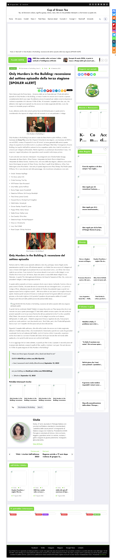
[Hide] (115, 55)
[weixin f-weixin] (101, 4)
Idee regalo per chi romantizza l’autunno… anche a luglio (90, 188)
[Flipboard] (47, 90)
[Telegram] (42, 90)
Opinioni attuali (53, 19)
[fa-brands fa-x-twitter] (93, 4)
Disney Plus (21, 140)
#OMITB (20, 358)
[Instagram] (114, 31)
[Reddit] (114, 18)
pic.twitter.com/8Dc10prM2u (34, 358)
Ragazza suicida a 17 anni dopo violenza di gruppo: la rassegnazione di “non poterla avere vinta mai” (55, 455)
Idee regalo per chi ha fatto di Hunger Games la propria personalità (92, 228)
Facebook (35, 548)
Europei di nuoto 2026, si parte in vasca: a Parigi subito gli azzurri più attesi (71, 59)
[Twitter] (59, 90)
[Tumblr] (114, 41)
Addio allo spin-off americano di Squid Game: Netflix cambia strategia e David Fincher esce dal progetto (62, 491)
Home (11, 19)
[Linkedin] (45, 90)
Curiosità (62, 19)
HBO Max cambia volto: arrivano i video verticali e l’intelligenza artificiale (37, 59)
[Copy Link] (62, 90)
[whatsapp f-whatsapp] (107, 4)
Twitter (43, 548)
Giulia (45, 68)
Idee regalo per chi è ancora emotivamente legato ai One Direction (90, 208)
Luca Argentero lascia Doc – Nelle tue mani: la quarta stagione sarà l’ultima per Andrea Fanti (84, 298)
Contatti (26, 19)
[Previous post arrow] (9, 454)
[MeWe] (56, 90)
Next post (46, 451)
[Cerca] (100, 19)
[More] (65, 90)
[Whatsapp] (39, 90)
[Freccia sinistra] (102, 60)
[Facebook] (53, 90)
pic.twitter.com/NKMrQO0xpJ (41, 371)
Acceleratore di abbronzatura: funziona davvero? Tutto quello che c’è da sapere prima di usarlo (102, 137)
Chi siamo (18, 19)
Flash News (42, 19)
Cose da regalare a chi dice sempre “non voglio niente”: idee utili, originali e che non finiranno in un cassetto (92, 167)
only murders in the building (28, 68)
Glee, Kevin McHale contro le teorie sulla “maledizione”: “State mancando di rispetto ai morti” (99, 279)
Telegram (60, 548)
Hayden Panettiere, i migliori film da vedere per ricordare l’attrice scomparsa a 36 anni (18, 491)
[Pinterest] (50, 90)
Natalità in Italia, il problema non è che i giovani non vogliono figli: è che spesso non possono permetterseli (92, 323)
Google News (70, 548)
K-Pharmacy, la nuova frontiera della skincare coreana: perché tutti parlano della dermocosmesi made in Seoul (82, 137)
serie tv (38, 68)
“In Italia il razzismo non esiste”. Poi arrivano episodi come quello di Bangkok (92, 343)
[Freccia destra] (106, 60)
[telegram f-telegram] (98, 4)
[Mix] (114, 48)
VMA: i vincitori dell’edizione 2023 (27, 455)
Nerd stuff (82, 19)
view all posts (37, 444)
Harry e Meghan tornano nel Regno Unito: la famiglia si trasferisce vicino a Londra (85, 260)
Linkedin (80, 548)
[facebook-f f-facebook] (90, 4)
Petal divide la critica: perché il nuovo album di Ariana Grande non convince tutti (100, 298)
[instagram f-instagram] (96, 4)
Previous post (35, 451)
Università (90, 19)
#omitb (28, 371)
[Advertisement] (58, 38)
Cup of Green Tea (57, 10)
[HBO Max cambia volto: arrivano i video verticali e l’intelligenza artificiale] (41, 478)
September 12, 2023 (51, 363)
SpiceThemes (103, 554)
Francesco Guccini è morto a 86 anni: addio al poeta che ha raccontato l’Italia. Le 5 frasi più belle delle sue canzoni (84, 279)
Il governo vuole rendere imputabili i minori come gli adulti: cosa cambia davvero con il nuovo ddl (92, 384)
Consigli (72, 19)
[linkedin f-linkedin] (104, 4)
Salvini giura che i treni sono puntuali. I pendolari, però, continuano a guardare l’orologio (91, 363)
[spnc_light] (105, 19)
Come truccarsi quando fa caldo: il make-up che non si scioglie (92, 137)
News (32, 19)
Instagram (51, 548)
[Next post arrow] (72, 454)
